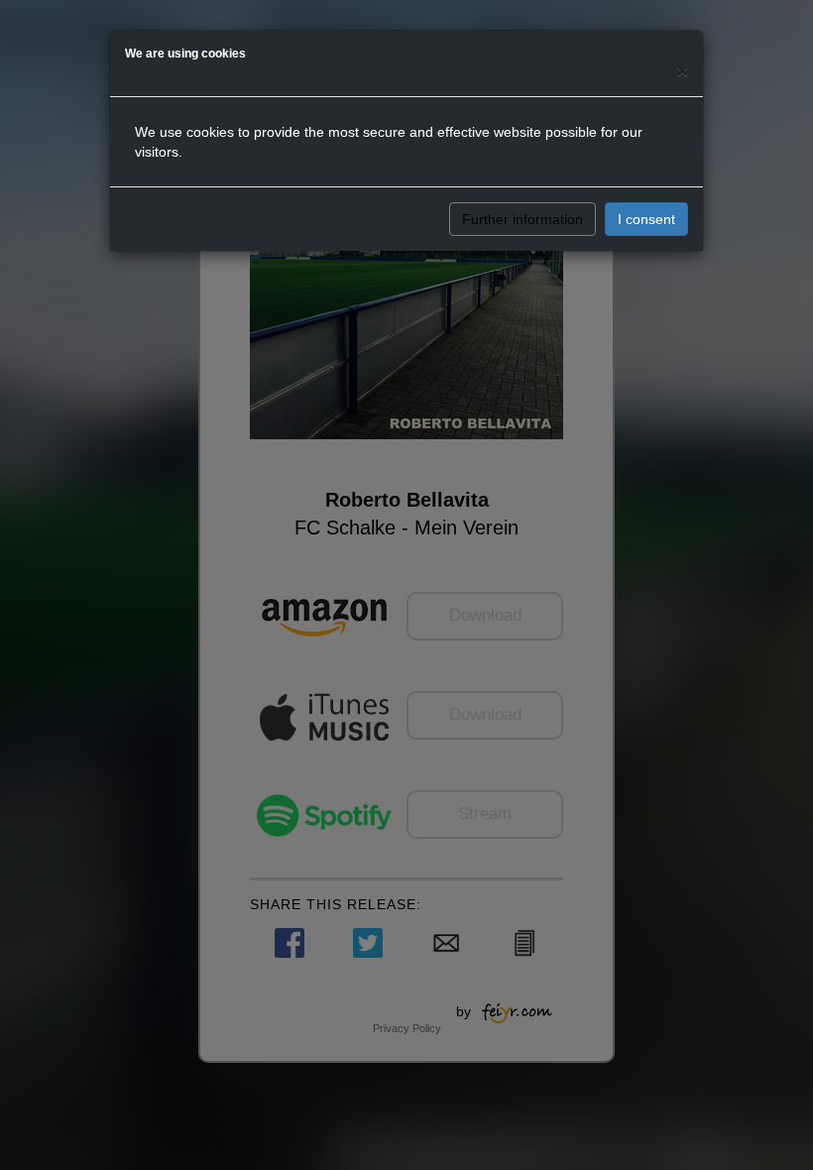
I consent (646, 219)
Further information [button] (522, 219)
